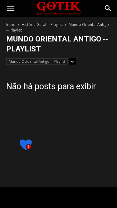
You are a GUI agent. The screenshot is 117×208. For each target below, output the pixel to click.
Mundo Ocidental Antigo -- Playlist (37, 61)
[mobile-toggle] (11, 8)
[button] (108, 8)
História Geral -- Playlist (42, 24)
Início (11, 24)
